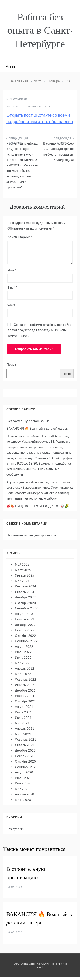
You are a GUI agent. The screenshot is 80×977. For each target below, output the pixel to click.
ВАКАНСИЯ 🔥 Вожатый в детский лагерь (37, 428)
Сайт (11, 305)
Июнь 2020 (23, 783)
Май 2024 (22, 581)
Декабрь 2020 (25, 750)
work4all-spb (39, 106)
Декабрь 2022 (25, 625)
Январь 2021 (24, 745)
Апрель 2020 (24, 794)
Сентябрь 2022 (26, 641)
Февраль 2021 (25, 739)
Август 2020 (24, 772)
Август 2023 (24, 614)
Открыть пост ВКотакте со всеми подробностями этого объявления (39, 118)
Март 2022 (23, 674)
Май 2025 (22, 564)
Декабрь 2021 (25, 690)
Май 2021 (22, 723)
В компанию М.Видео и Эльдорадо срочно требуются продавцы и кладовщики (58, 151)
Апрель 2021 (24, 728)
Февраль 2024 (25, 586)
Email (12, 287)
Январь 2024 (24, 592)
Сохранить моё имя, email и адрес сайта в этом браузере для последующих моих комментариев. (39, 330)
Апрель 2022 (24, 668)
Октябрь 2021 (25, 701)
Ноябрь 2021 (24, 696)
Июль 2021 (23, 712)
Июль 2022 (23, 652)
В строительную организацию (27, 421)
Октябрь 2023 (25, 603)
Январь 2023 (24, 619)
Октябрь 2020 (25, 761)
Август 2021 (24, 706)
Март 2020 (23, 800)
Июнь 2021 (23, 717)
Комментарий (19, 237)
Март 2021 (23, 734)
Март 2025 (23, 570)
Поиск (11, 364)
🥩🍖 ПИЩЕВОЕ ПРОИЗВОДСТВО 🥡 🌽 (37, 506)
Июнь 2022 (23, 657)
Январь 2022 (24, 685)
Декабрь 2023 (25, 597)
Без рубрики (17, 99)
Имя (11, 270)
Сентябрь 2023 (26, 608)
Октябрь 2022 (25, 635)
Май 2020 (22, 789)
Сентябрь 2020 (26, 767)
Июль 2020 (23, 778)
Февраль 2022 (25, 679)
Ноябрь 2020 (24, 756)
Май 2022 (22, 663)
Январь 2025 (24, 575)
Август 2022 (24, 646)
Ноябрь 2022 (24, 630)
